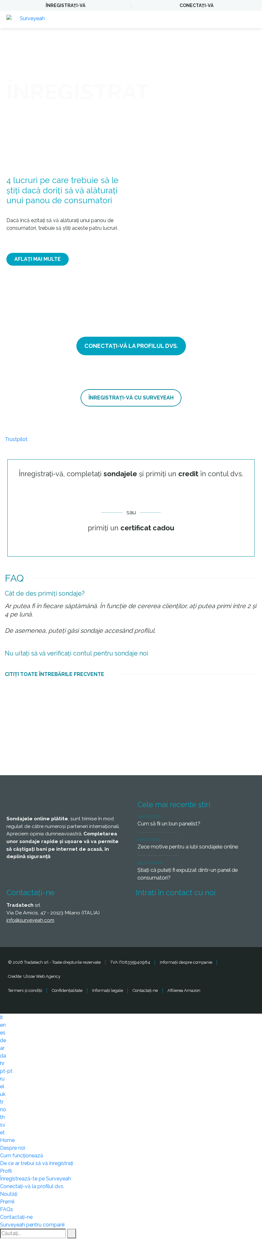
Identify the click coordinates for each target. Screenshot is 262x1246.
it (1, 1017)
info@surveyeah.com (30, 920)
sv (2, 1125)
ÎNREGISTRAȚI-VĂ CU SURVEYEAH (131, 398)
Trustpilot (16, 439)
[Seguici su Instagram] (215, 911)
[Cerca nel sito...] (71, 1233)
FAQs (6, 1209)
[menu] (251, 19)
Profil (6, 1171)
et (2, 1132)
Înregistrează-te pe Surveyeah (35, 1179)
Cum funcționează (21, 1156)
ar (2, 1048)
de (3, 1040)
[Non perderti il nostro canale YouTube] (239, 911)
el (2, 1086)
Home (7, 1140)
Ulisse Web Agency (41, 976)
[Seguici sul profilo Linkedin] (191, 911)
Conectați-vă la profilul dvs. (32, 1186)
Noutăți (8, 1194)
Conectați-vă (196, 5)
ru (2, 1079)
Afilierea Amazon (183, 990)
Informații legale (107, 990)
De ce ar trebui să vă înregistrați (36, 1163)
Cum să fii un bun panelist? (168, 823)
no (3, 1109)
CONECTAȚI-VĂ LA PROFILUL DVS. (131, 345)
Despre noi (12, 1148)
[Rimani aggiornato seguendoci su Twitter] (168, 911)
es (2, 1033)
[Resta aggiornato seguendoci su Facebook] (144, 911)
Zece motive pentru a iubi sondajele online (187, 846)
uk (2, 1094)
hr (2, 1063)
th (2, 1117)
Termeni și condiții (25, 990)
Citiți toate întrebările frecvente (54, 674)
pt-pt (6, 1071)
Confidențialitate (67, 990)
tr (2, 1102)
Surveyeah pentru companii (32, 1225)
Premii (7, 1202)
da (3, 1056)
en (3, 1025)
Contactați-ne (145, 990)
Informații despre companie (186, 962)
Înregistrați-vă (65, 5)
